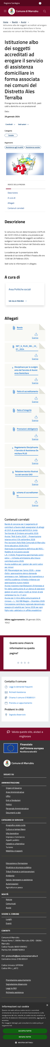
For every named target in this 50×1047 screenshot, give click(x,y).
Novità (15, 22)
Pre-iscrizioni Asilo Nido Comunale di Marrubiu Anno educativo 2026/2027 (25, 544)
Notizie (9, 899)
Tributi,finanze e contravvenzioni (20, 871)
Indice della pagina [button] (16, 184)
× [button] (47, 1005)
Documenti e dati (13, 812)
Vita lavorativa (12, 833)
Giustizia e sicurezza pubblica (18, 867)
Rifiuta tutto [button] (25, 1037)
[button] (25, 1042)
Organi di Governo (14, 787)
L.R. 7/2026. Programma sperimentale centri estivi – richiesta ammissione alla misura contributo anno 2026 (24, 558)
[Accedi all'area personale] (40, 3)
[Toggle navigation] (5, 11)
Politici (9, 804)
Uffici (8, 796)
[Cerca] (44, 11)
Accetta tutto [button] (24, 1031)
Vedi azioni (22, 124)
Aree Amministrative (15, 792)
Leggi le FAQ (11, 988)
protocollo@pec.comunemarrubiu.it (22, 955)
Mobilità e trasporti (14, 850)
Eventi (9, 923)
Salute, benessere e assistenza (19, 879)
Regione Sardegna (12, 3)
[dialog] (25, 1024)
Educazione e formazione (17, 863)
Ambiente (10, 875)
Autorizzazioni (12, 883)
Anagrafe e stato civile (15, 825)
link (10, 1025)
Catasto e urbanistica (15, 843)
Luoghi (9, 919)
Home (5, 22)
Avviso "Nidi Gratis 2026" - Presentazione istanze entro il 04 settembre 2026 (23, 538)
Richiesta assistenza (15, 992)
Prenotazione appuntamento (18, 980)
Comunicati (11, 903)
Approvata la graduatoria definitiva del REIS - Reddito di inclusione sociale (24, 550)
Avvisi (23, 22)
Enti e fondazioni (13, 800)
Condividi (9, 124)
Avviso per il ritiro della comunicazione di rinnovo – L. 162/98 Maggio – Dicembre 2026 (25, 599)
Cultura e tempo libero (15, 829)
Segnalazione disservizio (16, 984)
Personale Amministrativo (17, 808)
